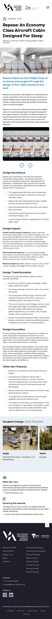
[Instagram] (5, 595)
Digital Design (32, 558)
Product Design (32, 565)
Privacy (43, 611)
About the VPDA (9, 547)
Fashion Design (32, 561)
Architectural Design (34, 547)
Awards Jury (8, 554)
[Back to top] (47, 525)
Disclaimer (21, 611)
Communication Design (35, 551)
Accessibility (32, 611)
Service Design (32, 568)
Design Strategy (33, 554)
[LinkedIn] (11, 595)
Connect (6, 561)
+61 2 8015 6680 (11, 581)
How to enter (8, 551)
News (5, 558)
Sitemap (26, 614)
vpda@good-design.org (15, 584)
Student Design (32, 572)
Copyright (10, 611)
